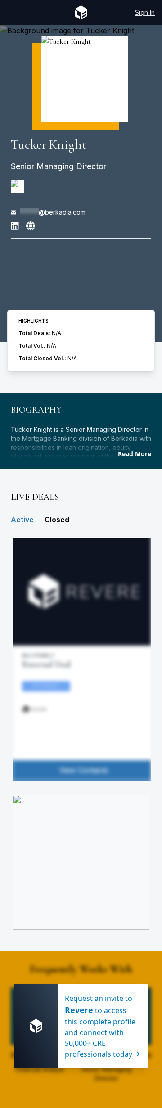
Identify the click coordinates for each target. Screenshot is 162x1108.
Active (22, 519)
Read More (134, 453)
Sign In (145, 12)
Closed (57, 519)
